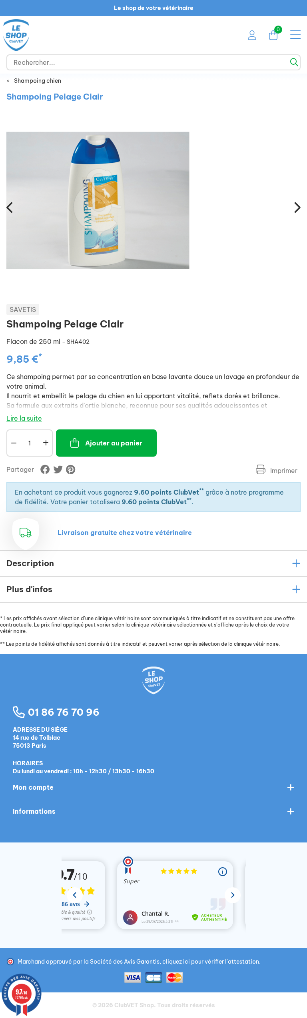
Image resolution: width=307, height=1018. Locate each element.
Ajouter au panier (113, 443)
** (201, 490)
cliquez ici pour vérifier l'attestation (210, 961)
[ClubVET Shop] (153, 689)
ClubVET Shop (134, 1005)
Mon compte (33, 787)
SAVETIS (23, 309)
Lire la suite (24, 418)
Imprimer (283, 471)
